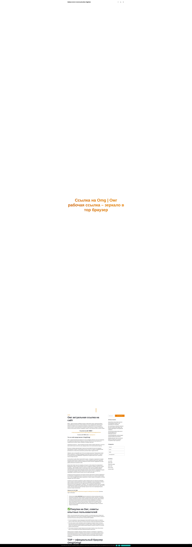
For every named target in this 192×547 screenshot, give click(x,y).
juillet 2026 (110, 462)
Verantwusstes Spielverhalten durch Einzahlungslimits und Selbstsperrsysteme (115, 432)
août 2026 (110, 461)
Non (119, 545)
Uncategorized (111, 454)
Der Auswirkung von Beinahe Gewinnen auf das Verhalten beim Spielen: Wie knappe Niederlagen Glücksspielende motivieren (115, 428)
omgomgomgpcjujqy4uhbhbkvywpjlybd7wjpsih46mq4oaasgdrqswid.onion (86, 432)
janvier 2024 (110, 467)
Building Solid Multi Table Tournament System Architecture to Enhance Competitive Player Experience (115, 439)
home (110, 449)
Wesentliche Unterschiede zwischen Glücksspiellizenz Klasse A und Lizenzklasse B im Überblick (115, 423)
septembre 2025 (111, 464)
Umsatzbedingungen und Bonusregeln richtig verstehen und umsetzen (115, 436)
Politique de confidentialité (125, 545)
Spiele (110, 452)
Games (110, 447)
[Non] (190, 545)
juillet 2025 (110, 466)
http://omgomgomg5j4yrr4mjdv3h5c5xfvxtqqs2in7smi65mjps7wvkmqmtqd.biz (83, 491)
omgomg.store (92, 434)
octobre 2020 (111, 469)
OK (116, 545)
